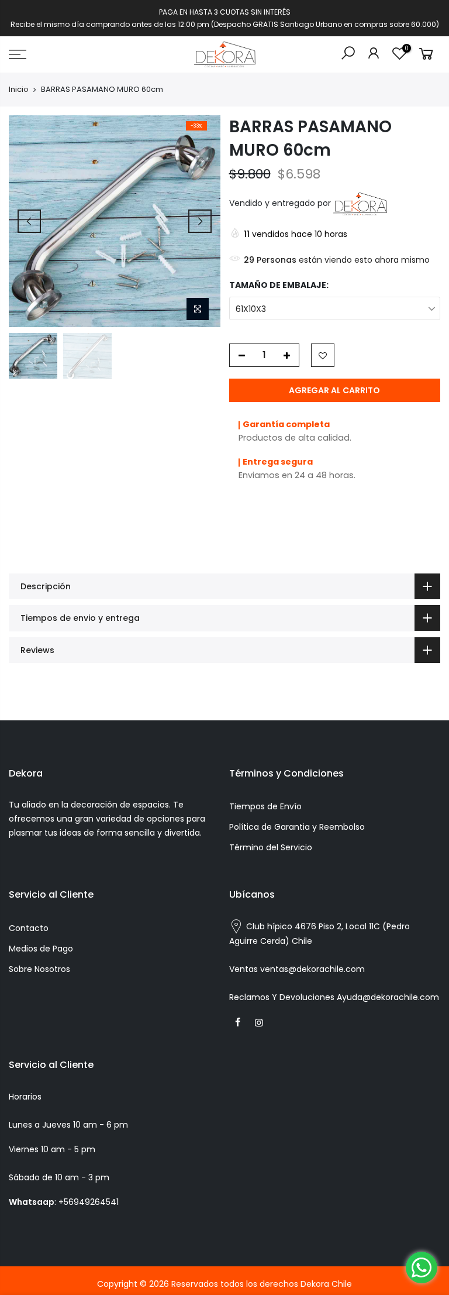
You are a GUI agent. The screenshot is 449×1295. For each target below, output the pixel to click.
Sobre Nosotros (39, 969)
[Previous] (29, 221)
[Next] (200, 221)
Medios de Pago (41, 948)
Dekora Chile (326, 1284)
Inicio (19, 89)
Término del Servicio (270, 847)
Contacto (29, 928)
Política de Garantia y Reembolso (297, 827)
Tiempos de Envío (265, 806)
